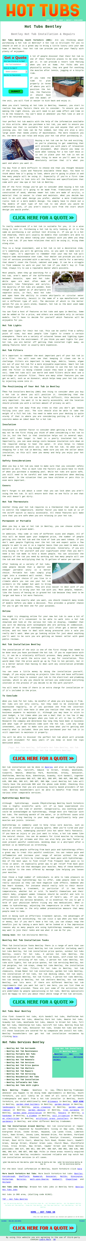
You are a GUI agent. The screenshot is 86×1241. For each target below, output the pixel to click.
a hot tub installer (49, 1099)
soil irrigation (61, 1116)
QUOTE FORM (13, 988)
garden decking (36, 1110)
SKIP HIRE (78, 1101)
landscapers (8, 1107)
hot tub (22, 43)
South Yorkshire (52, 1174)
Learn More (45, 1239)
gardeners (7, 1121)
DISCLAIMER (78, 20)
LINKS (54, 20)
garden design (62, 1104)
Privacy (82, 1221)
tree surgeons (71, 1110)
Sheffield (24, 1176)
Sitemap (4, 1221)
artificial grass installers (52, 1119)
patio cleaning (41, 1107)
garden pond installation (27, 1113)
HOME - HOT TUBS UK (43, 1212)
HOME (48, 20)
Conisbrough (8, 1176)
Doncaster (51, 1176)
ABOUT (61, 20)
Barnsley (21, 1179)
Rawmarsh (37, 1176)
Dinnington (76, 1176)
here (15, 1036)
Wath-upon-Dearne (39, 1179)
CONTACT (69, 20)
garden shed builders (28, 1104)
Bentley (49, 767)
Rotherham (7, 1179)
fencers (62, 1113)
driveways (53, 1101)
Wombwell (57, 1179)
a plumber (32, 1116)
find (11, 1017)
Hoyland (6, 1182)
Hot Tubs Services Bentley (23, 1042)
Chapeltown (71, 1179)
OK (54, 1239)
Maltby (63, 1176)
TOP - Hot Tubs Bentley (15, 1199)
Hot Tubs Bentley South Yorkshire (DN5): (27, 40)
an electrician (10, 1119)
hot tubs (38, 105)
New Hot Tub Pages (15, 1221)
